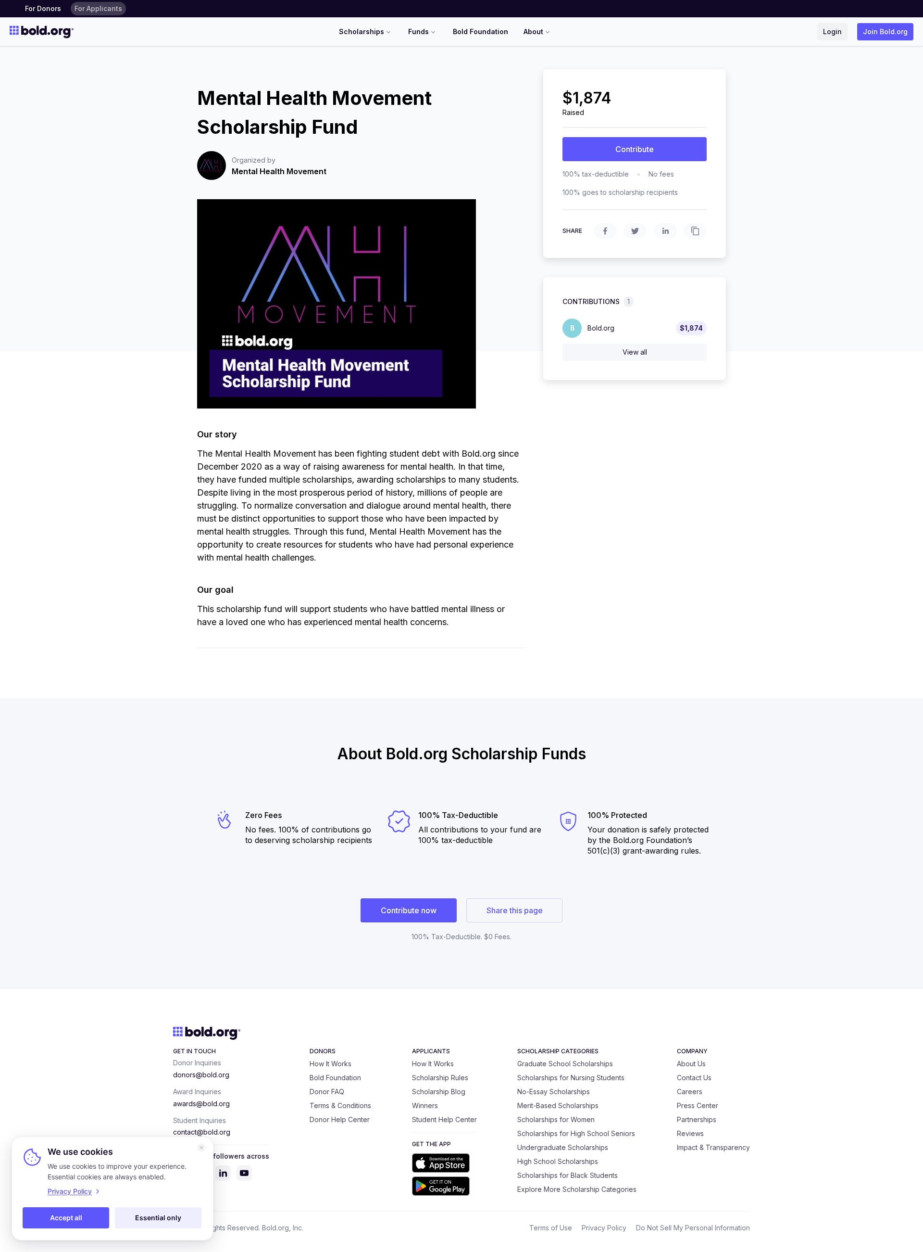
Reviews (690, 1133)
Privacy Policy (604, 1228)
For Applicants (98, 8)
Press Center (697, 1105)
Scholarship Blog (438, 1091)
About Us (691, 1064)
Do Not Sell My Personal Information (693, 1228)
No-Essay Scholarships (553, 1091)
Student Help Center (444, 1119)
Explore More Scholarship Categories (576, 1189)
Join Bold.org (885, 31)
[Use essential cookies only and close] (201, 1147)
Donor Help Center (340, 1119)
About (533, 31)
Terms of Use (550, 1228)
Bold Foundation (480, 31)
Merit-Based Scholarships (558, 1105)
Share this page (514, 910)
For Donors (43, 8)
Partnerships (696, 1119)
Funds (418, 31)
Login (832, 31)
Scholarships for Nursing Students (570, 1077)
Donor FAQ (327, 1091)
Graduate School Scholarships (565, 1064)
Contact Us (694, 1077)
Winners (425, 1105)
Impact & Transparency (713, 1147)
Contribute (634, 149)
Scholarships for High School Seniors (576, 1133)
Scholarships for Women (556, 1119)
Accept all (66, 1218)
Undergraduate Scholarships (562, 1147)
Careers (689, 1091)
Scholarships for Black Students (567, 1175)
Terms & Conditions (340, 1105)
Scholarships (361, 31)
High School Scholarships (557, 1161)
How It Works (330, 1064)
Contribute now (409, 910)
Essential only (158, 1218)
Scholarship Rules (440, 1077)
